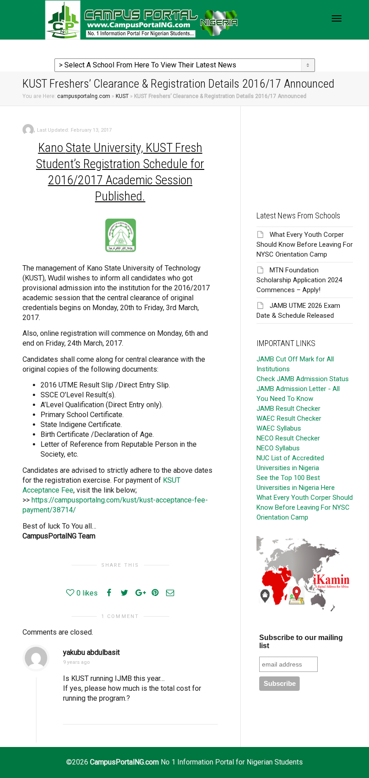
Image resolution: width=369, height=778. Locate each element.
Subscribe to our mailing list (301, 641)
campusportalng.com (83, 96)
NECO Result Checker (288, 438)
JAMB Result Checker (288, 409)
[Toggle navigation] (336, 18)
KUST (122, 96)
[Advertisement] (304, 151)
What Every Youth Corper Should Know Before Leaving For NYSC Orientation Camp (304, 244)
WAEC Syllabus (278, 428)
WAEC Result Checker (288, 418)
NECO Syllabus (278, 448)
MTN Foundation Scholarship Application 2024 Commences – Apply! (299, 280)
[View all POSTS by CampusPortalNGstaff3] (28, 129)
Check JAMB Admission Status (302, 379)
